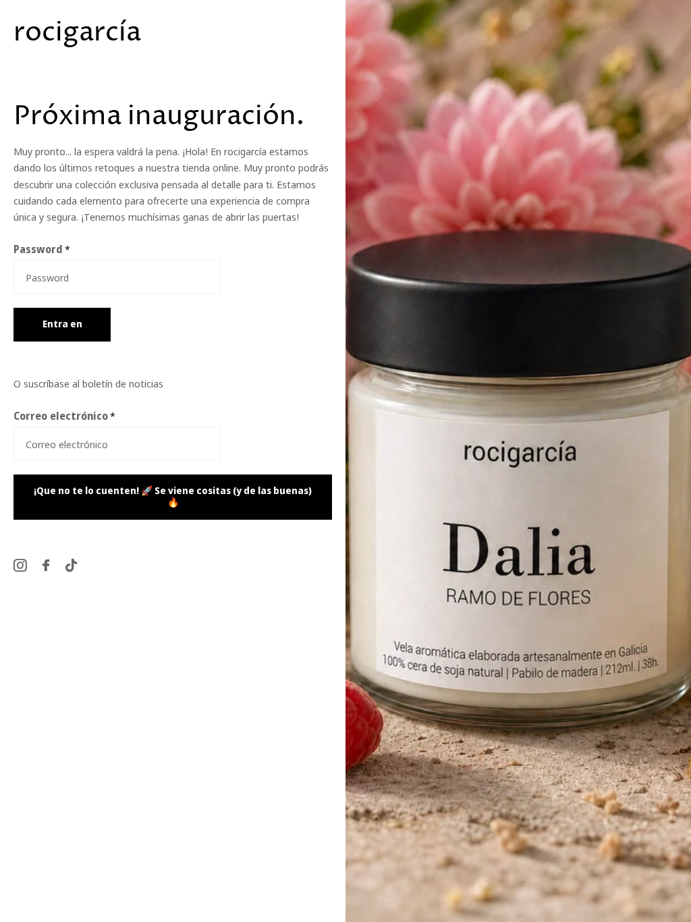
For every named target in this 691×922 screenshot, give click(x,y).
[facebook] (46, 565)
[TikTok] (71, 565)
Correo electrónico (64, 416)
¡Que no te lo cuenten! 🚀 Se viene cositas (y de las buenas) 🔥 (173, 496)
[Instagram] (19, 565)
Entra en (62, 323)
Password (41, 249)
